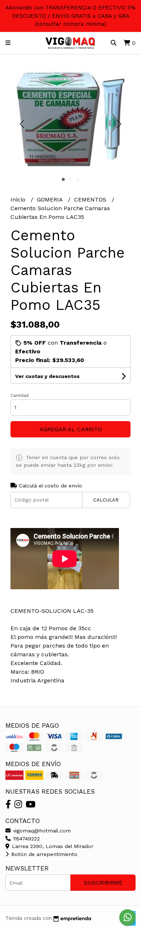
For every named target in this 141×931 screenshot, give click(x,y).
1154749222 (25, 838)
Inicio (18, 199)
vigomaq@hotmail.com (41, 831)
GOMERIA (50, 199)
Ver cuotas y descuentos (47, 376)
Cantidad (19, 395)
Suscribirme (103, 882)
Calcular (106, 500)
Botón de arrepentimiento (43, 854)
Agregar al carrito (70, 429)
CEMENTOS (91, 199)
